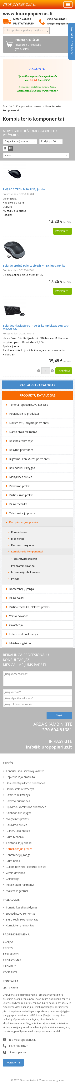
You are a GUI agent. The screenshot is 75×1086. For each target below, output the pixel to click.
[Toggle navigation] (67, 4)
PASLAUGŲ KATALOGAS (37, 385)
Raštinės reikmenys (21, 441)
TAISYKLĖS (10, 966)
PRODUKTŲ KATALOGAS (37, 395)
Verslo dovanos (18, 616)
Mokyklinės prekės (20, 477)
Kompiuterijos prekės (28, 106)
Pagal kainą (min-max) (18, 141)
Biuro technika (18, 504)
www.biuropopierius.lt (28, 14)
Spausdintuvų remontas (20, 913)
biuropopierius (17, 1052)
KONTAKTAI (10, 972)
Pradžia (7, 106)
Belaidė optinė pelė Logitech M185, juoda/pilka (34, 265)
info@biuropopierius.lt (49, 747)
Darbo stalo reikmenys (23, 432)
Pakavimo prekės (20, 486)
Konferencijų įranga (21, 589)
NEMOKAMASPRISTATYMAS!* (24, 21)
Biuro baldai (16, 598)
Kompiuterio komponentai (27, 551)
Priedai (15, 579)
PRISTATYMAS (12, 960)
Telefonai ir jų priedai (22, 513)
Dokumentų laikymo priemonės (29, 423)
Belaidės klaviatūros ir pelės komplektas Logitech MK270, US (36, 327)
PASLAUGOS (11, 954)
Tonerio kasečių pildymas (22, 907)
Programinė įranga (23, 566)
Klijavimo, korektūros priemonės (29, 459)
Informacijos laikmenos (25, 572)
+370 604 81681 (19, 1046)
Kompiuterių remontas (20, 925)
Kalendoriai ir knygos (22, 468)
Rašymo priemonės (21, 450)
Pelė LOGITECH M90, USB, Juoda (24, 189)
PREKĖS (8, 948)
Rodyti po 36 (48, 141)
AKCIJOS (8, 942)
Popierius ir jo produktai (24, 413)
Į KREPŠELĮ (64, 370)
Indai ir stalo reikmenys (23, 634)
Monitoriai (17, 538)
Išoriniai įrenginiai (22, 545)
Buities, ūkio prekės (21, 495)
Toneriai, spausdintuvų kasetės (28, 404)
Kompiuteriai (19, 532)
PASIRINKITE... (62, 231)
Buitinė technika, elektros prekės (29, 607)
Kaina (8, 155)
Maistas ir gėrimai (20, 643)
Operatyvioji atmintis (25, 558)
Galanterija (16, 625)
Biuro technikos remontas (22, 919)
